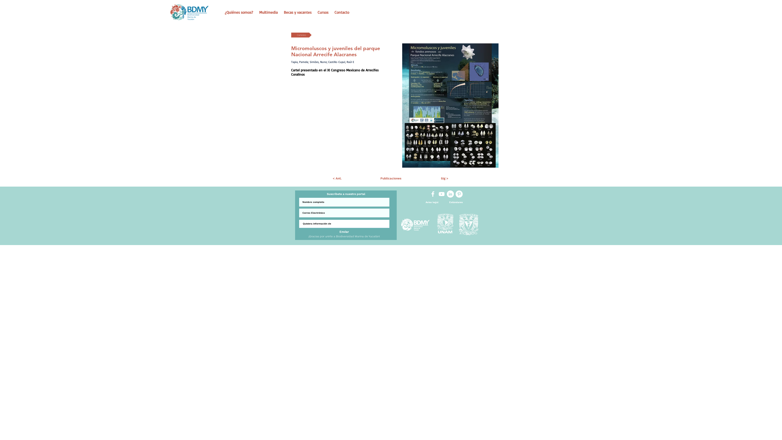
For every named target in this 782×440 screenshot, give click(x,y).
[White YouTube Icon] (441, 194)
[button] (239, 12)
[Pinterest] (459, 194)
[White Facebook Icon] (432, 194)
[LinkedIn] (450, 194)
